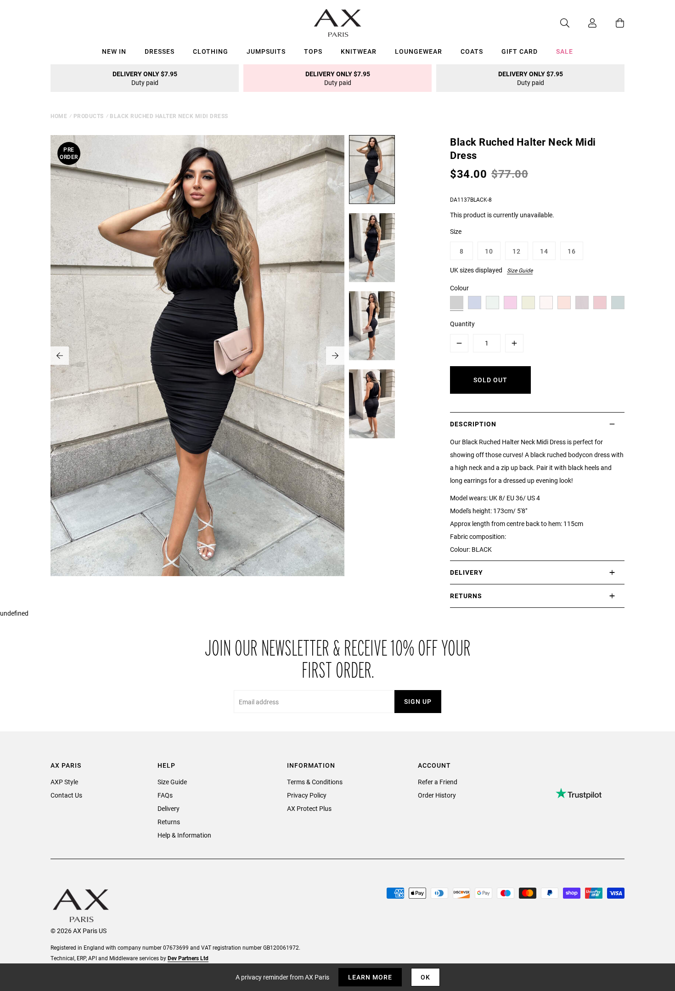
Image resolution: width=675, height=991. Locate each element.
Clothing (210, 51)
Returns (169, 821)
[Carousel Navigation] (197, 355)
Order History (437, 795)
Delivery (169, 808)
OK (425, 977)
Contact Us (66, 795)
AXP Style (64, 781)
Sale (564, 51)
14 (544, 251)
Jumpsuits (266, 51)
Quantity (462, 323)
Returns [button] (466, 595)
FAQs (165, 795)
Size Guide (520, 270)
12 (516, 251)
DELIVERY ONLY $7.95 (144, 78)
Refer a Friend (437, 781)
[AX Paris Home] (337, 23)
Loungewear (418, 51)
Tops (313, 51)
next (335, 355)
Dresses (159, 51)
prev (60, 355)
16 (572, 251)
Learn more (370, 977)
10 (489, 251)
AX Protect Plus (309, 808)
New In (114, 51)
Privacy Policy (306, 795)
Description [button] (473, 423)
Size (455, 231)
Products (88, 115)
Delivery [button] (466, 572)
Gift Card (519, 51)
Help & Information (184, 835)
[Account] (583, 23)
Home (59, 115)
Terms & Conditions (315, 781)
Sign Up (418, 701)
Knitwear (359, 51)
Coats (472, 51)
